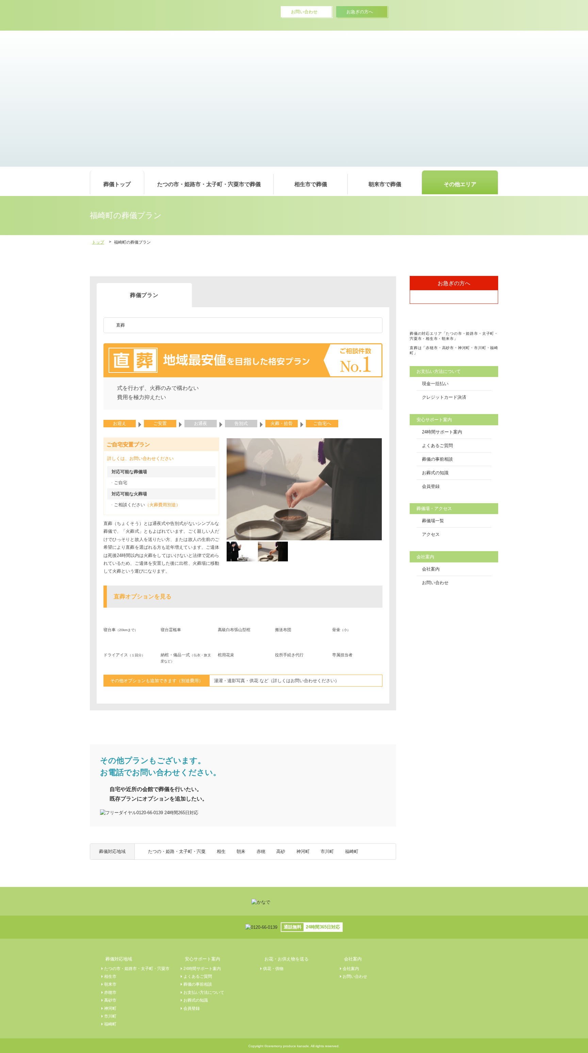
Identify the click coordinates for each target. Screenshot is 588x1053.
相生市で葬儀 (310, 184)
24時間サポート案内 (442, 431)
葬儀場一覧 (433, 520)
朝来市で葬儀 (385, 184)
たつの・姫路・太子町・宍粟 (177, 851)
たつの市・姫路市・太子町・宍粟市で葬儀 (209, 184)
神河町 (303, 851)
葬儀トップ (117, 184)
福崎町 (351, 851)
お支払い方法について (203, 992)
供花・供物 (273, 968)
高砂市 (110, 1000)
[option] (304, 489)
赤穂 (261, 851)
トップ (98, 242)
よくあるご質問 (437, 445)
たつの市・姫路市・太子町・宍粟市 (136, 968)
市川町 (327, 851)
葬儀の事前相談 (437, 459)
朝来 (240, 851)
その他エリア (460, 184)
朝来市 (110, 984)
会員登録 (431, 486)
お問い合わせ (435, 582)
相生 (221, 851)
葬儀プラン (144, 295)
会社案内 (431, 569)
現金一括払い (435, 383)
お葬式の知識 (435, 472)
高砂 (280, 851)
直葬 (120, 325)
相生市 (110, 976)
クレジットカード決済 (444, 397)
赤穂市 (110, 992)
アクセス (431, 534)
